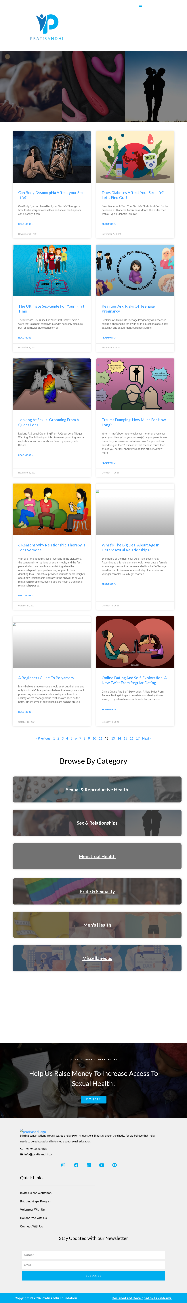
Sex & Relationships (97, 823)
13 (113, 738)
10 (94, 738)
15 (125, 738)
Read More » (25, 224)
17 (138, 738)
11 (100, 738)
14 (119, 738)
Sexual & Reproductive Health (97, 789)
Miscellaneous (97, 958)
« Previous (43, 738)
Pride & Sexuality (97, 891)
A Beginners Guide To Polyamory (46, 677)
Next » (146, 738)
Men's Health (97, 925)
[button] (140, 5)
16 (131, 738)
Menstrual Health (97, 856)
